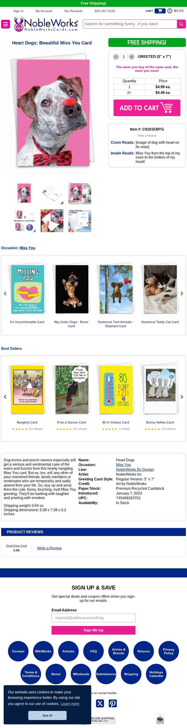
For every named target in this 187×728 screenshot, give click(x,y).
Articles (68, 651)
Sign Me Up (94, 630)
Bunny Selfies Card (160, 422)
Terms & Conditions (30, 674)
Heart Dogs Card (16, 545)
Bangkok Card (27, 422)
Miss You (27, 248)
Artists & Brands (118, 651)
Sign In (18, 11)
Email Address (64, 610)
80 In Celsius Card (115, 422)
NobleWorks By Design (135, 470)
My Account (44, 11)
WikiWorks (43, 651)
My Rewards (74, 11)
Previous (7, 293)
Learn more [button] (70, 704)
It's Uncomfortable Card (27, 322)
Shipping (131, 674)
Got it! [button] (47, 715)
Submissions (106, 674)
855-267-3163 (105, 11)
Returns (144, 651)
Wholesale (81, 674)
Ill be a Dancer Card (71, 422)
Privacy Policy (168, 651)
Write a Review (147, 135)
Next (180, 293)
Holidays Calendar (156, 674)
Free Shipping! (93, 3)
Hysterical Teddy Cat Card (160, 322)
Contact (18, 651)
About (56, 674)
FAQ (93, 651)
